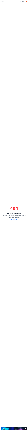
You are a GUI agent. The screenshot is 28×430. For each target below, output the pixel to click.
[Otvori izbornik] (26, 1)
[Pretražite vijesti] (22, 1)
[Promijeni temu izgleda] (20, 1)
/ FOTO (2, 426)
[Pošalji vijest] (23, 1)
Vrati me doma (14, 219)
